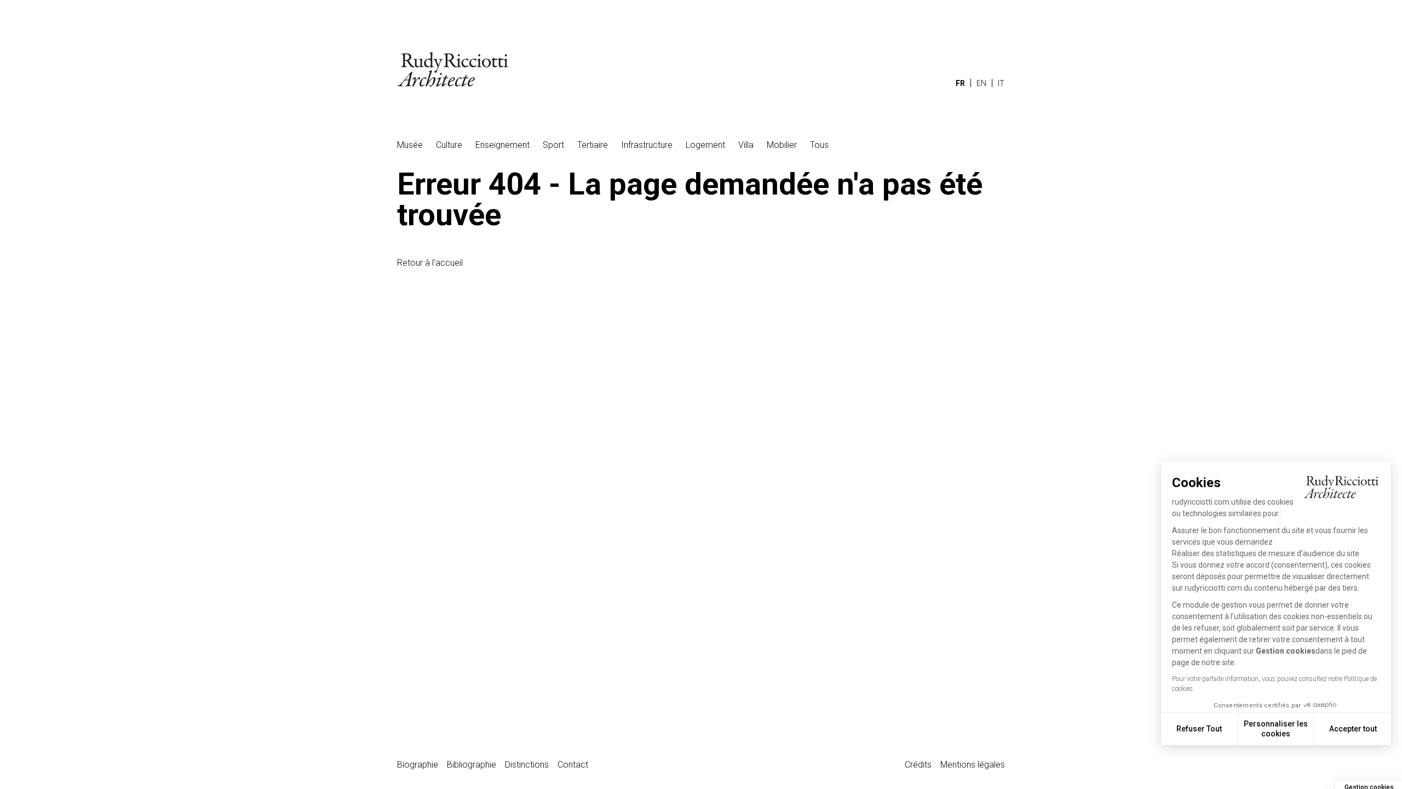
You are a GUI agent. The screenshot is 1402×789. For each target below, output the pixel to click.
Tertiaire (592, 145)
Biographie (417, 764)
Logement (705, 145)
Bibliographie (471, 764)
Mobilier (782, 145)
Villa (746, 145)
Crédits (918, 764)
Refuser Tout (1199, 728)
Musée (410, 145)
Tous (819, 145)
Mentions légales (972, 764)
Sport (553, 145)
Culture (449, 145)
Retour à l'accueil (430, 263)
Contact (573, 764)
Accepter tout (1353, 728)
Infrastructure (647, 145)
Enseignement (502, 145)
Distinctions (527, 764)
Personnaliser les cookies (1276, 728)
